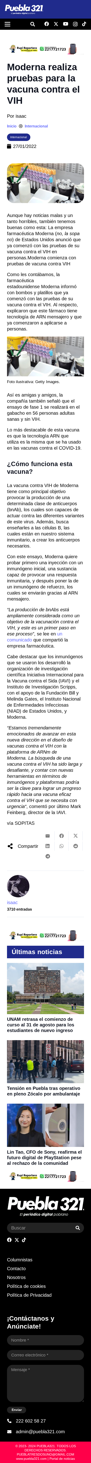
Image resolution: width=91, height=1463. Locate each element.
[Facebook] (46, 24)
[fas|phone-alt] (11, 1421)
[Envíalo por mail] (48, 836)
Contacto (16, 1268)
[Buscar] (78, 1228)
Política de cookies (26, 1286)
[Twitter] (56, 24)
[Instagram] (75, 24)
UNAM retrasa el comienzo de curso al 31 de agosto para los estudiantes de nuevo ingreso (40, 1025)
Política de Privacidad (29, 1295)
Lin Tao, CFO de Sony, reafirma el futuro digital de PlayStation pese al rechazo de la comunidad (44, 1157)
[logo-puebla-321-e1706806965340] (24, 9)
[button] (33, 24)
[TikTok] (84, 24)
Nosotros (16, 1277)
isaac (21, 116)
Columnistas (19, 1259)
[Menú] (7, 24)
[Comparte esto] (62, 836)
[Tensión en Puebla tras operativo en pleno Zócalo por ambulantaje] (45, 1043)
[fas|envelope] (11, 1432)
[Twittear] (76, 836)
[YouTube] (65, 24)
